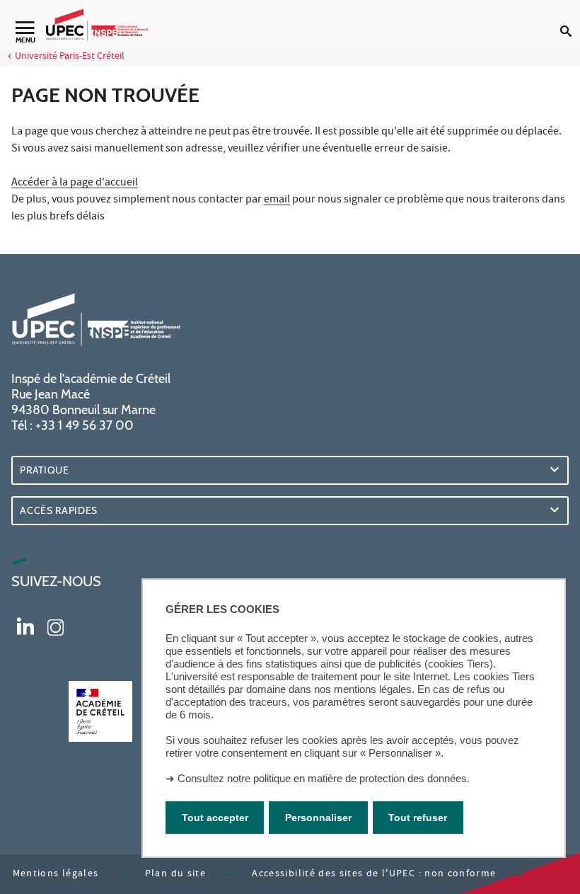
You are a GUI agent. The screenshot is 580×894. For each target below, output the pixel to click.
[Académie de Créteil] (100, 711)
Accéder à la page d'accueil (74, 183)
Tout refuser (417, 817)
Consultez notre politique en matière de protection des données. (324, 778)
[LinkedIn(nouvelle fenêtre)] (25, 625)
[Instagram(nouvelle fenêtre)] (55, 625)
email (277, 200)
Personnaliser (318, 817)
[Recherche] (570, 20)
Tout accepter (215, 817)
